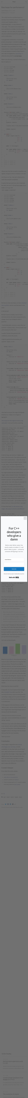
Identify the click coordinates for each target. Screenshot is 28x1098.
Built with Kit (14, 577)
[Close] (25, 518)
